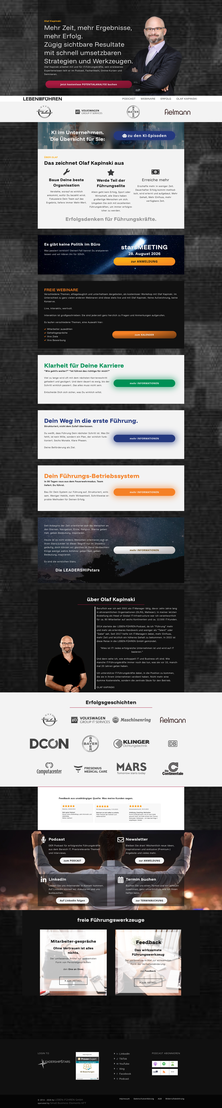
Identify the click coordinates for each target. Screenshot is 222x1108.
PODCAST (129, 98)
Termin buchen (141, 879)
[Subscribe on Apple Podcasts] (156, 1064)
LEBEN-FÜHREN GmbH (69, 1099)
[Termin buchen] (120, 880)
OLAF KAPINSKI (186, 98)
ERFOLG (166, 98)
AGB (160, 1098)
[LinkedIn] (43, 880)
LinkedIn (57, 879)
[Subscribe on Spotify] (165, 1064)
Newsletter (137, 839)
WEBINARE (148, 98)
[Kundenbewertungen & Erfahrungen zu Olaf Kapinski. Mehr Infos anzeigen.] (87, 1065)
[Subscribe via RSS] (165, 1072)
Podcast (57, 839)
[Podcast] (43, 839)
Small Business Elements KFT (68, 1103)
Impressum (124, 1098)
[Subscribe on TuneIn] (156, 1072)
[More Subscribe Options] (173, 1072)
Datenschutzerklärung (144, 1098)
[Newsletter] (120, 839)
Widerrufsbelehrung (174, 1098)
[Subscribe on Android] (173, 1064)
